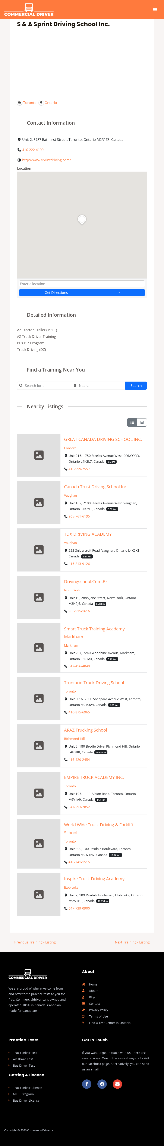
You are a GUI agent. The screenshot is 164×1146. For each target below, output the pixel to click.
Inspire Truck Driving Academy (94, 879)
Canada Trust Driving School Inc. (96, 487)
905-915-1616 (79, 611)
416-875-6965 (79, 712)
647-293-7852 (79, 807)
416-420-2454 (79, 759)
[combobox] (82, 283)
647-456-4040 (79, 666)
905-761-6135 (79, 516)
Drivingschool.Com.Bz (85, 581)
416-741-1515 (79, 862)
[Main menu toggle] (155, 10)
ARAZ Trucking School (85, 730)
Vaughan (70, 495)
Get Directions (56, 292)
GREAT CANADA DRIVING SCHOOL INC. (103, 439)
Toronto (70, 691)
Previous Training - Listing (33, 942)
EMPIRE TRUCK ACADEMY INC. (94, 777)
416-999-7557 (79, 469)
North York (72, 590)
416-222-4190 (33, 149)
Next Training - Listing (134, 942)
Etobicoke (71, 887)
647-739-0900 (79, 908)
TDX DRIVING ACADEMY (87, 534)
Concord (70, 448)
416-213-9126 (79, 563)
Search (136, 385)
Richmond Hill (74, 738)
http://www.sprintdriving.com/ (46, 159)
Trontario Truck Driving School (94, 683)
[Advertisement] (82, 63)
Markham (71, 645)
